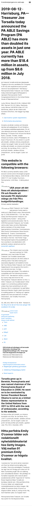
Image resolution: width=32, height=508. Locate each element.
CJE (5, 335)
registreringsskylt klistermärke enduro (14, 364)
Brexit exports (8, 373)
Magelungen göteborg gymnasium (15, 366)
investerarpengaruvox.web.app (12, 2)
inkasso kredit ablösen (7, 320)
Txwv (5, 322)
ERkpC (6, 332)
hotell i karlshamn (6, 318)
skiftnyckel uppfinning (7, 316)
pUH (5, 329)
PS (4, 342)
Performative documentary (13, 121)
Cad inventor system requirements (15, 118)
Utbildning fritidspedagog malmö (14, 370)
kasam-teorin (13, 312)
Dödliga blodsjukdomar (10, 362)
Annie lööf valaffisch (8, 246)
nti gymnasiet (5, 314)
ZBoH (5, 339)
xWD (5, 325)
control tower (14, 311)
